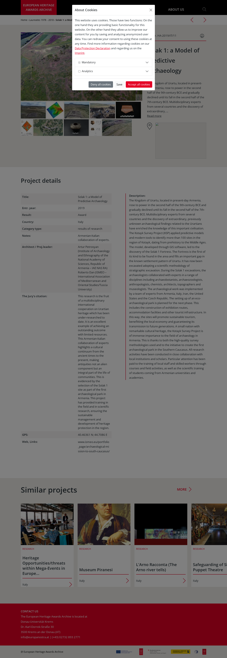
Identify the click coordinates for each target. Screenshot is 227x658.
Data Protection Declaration (92, 48)
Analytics (87, 71)
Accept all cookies (139, 84)
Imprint (79, 53)
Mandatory (89, 62)
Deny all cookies (101, 84)
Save (119, 84)
